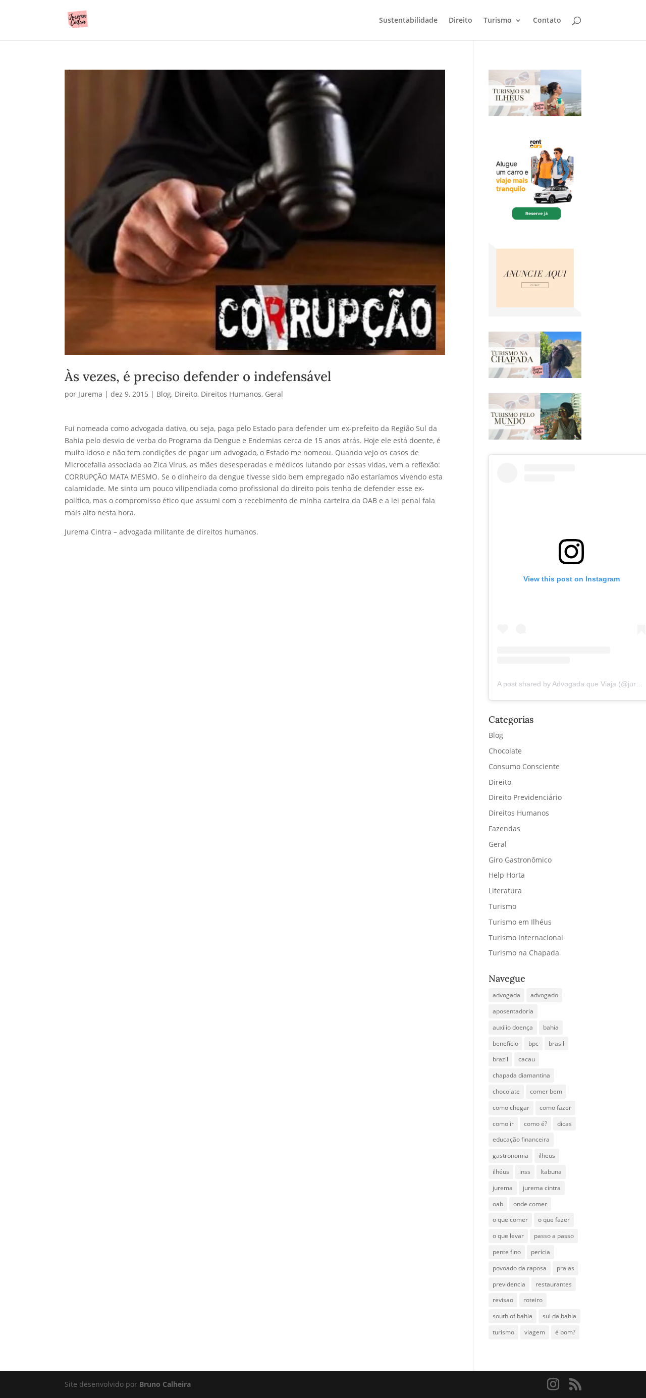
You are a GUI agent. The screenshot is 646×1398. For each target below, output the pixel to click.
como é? (535, 1123)
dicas (564, 1123)
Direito (460, 21)
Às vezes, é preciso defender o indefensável (198, 376)
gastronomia (510, 1155)
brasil (556, 1043)
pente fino (507, 1252)
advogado (544, 995)
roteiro (533, 1300)
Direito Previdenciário (525, 797)
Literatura (505, 890)
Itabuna (551, 1171)
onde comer (530, 1204)
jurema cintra (542, 1188)
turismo (503, 1332)
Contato (547, 21)
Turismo (497, 21)
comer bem (546, 1091)
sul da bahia (559, 1316)
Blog (163, 394)
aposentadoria (513, 1011)
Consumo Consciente (524, 766)
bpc (533, 1043)
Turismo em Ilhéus (520, 922)
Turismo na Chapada (524, 952)
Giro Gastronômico (520, 860)
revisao (503, 1300)
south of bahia (512, 1316)
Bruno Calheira (165, 1384)
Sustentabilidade (408, 21)
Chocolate (505, 751)
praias (565, 1268)
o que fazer (554, 1219)
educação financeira (521, 1139)
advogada (506, 995)
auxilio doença (513, 1027)
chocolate (506, 1091)
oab (498, 1204)
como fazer (555, 1107)
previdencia (509, 1284)
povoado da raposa (520, 1268)
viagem (534, 1332)
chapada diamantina (521, 1075)
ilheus (547, 1155)
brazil (500, 1059)
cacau (526, 1059)
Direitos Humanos (231, 394)
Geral (274, 394)
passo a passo (554, 1235)
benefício (505, 1043)
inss (524, 1171)
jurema (503, 1188)
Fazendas (504, 828)
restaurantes (553, 1284)
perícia (540, 1252)
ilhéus (501, 1171)
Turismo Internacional (526, 937)
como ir (503, 1123)
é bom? (565, 1332)
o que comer (510, 1219)
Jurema (90, 394)
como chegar (511, 1107)
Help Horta (507, 875)
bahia (551, 1027)
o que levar (508, 1235)
